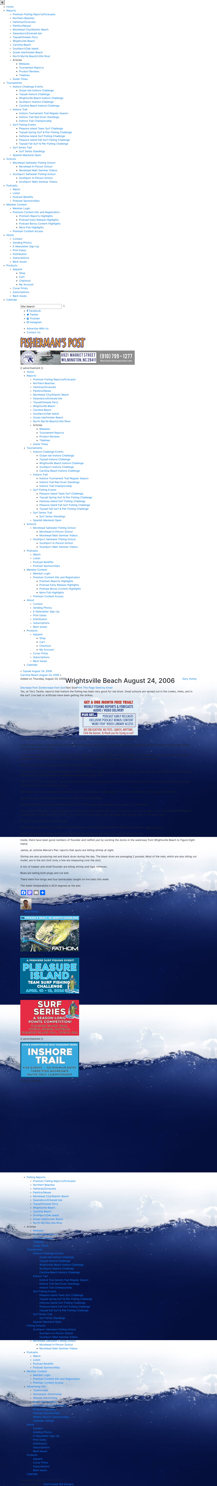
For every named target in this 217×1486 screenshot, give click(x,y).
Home (10, 6)
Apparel (17, 269)
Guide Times (20, 79)
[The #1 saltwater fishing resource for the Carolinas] (52, 342)
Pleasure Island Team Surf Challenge (41, 128)
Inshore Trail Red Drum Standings (39, 117)
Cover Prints (20, 288)
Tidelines (24, 75)
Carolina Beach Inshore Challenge (39, 105)
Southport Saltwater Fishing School (34, 174)
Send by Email (104, 687)
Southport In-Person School (36, 177)
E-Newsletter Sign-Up (26, 246)
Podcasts (11, 185)
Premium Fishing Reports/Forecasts (34, 14)
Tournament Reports (31, 67)
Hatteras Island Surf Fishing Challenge (42, 136)
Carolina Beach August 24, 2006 (39, 674)
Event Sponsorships (45, 1401)
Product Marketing (44, 1409)
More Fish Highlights (31, 227)
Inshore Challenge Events (28, 86)
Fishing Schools (36, 1325)
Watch (16, 189)
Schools (11, 158)
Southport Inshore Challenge (36, 101)
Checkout (25, 280)
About (10, 235)
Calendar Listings (43, 1420)
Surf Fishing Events (24, 124)
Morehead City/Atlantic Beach (30, 29)
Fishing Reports (36, 1177)
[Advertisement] (49, 1106)
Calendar (11, 299)
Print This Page (86, 687)
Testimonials (40, 1390)
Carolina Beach (22, 44)
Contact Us (33, 332)
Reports (11, 10)
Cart (21, 276)
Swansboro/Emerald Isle (27, 33)
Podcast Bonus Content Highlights (39, 223)
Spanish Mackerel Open (27, 155)
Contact (17, 238)
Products (11, 265)
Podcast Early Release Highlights (39, 219)
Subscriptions (21, 257)
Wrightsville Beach (24, 40)
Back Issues (20, 261)
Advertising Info (36, 1386)
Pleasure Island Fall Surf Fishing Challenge (44, 139)
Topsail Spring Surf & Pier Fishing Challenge (45, 132)
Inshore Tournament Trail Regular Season (43, 113)
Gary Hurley (189, 678)
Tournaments (14, 82)
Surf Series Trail (22, 147)
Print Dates (19, 250)
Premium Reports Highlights (36, 216)
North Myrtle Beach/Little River (31, 56)
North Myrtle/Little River (47, 1222)
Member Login (21, 208)
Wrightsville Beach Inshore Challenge (41, 98)
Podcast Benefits (23, 196)
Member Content (16, 204)
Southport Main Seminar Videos (38, 181)
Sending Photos (22, 242)
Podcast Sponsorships (26, 200)
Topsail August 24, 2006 (37, 671)
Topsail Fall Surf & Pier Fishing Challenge (43, 143)
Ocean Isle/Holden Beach (28, 52)
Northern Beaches (23, 18)
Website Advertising (45, 1397)
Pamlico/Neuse (22, 25)
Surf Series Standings (32, 151)
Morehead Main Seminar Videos (38, 170)
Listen (16, 193)
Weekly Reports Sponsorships (51, 1416)
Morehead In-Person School (35, 166)
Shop (22, 273)
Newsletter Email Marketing (49, 1405)
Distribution (20, 254)
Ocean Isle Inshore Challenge (36, 90)
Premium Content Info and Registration (36, 212)
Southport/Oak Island (25, 48)
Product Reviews (29, 71)
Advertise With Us (37, 328)
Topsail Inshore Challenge (34, 94)
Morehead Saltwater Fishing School (34, 162)
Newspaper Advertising (47, 1394)
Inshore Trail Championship (35, 120)
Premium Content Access (28, 231)
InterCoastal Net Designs (59, 1484)
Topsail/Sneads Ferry (25, 37)
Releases (24, 63)
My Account (26, 284)
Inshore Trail (20, 109)
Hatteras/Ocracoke (24, 21)
